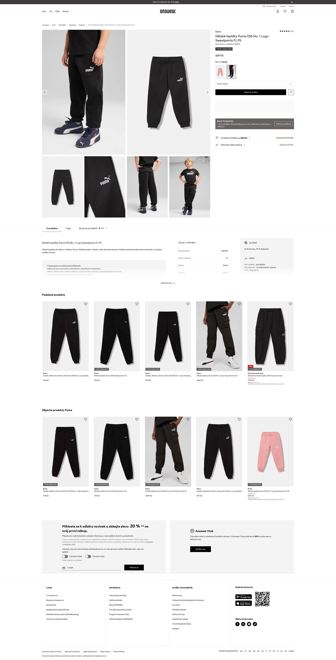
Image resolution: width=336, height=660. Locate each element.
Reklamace (177, 595)
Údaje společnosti (90, 652)
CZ (250, 651)
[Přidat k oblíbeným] (291, 92)
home (66, 11)
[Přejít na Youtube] (249, 624)
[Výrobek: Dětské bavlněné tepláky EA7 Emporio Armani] (270, 336)
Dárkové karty (178, 614)
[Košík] (292, 11)
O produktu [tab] (51, 228)
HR (258, 651)
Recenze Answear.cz (55, 600)
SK (281, 651)
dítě (57, 11)
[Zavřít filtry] (292, 2)
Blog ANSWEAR (115, 605)
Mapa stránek (119, 652)
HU (262, 651)
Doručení (176, 605)
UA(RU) (291, 651)
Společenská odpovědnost (57, 609)
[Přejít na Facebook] (237, 624)
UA (285, 651)
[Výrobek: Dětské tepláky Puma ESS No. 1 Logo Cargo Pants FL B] (219, 336)
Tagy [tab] (68, 228)
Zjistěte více (200, 549)
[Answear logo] (168, 11)
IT (266, 651)
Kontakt (175, 628)
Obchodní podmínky (118, 595)
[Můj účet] (277, 11)
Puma (218, 31)
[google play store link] (243, 596)
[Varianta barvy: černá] (231, 72)
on (50, 11)
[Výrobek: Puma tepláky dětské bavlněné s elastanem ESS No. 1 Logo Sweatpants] (66, 336)
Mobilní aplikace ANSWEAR (121, 619)
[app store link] (243, 602)
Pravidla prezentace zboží (120, 609)
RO (274, 651)
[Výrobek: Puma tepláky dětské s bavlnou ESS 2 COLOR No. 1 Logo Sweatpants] (168, 336)
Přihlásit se (134, 567)
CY (246, 651)
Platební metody (179, 609)
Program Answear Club (119, 614)
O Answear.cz (52, 595)
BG (241, 651)
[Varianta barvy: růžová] (220, 72)
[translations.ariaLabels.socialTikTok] (255, 624)
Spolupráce (51, 605)
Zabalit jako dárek (180, 619)
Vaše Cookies (105, 652)
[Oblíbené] (285, 11)
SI (278, 651)
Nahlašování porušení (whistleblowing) (62, 614)
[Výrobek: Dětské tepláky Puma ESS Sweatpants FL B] (117, 336)
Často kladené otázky (181, 624)
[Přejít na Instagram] (243, 624)
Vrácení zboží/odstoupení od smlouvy (188, 600)
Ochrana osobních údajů (56, 619)
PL (270, 651)
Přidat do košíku (251, 92)
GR (254, 651)
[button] (254, 84)
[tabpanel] (168, 259)
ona (44, 11)
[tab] (93, 228)
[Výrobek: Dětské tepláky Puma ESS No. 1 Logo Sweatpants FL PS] (270, 451)
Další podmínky (115, 600)
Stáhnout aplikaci (283, 124)
